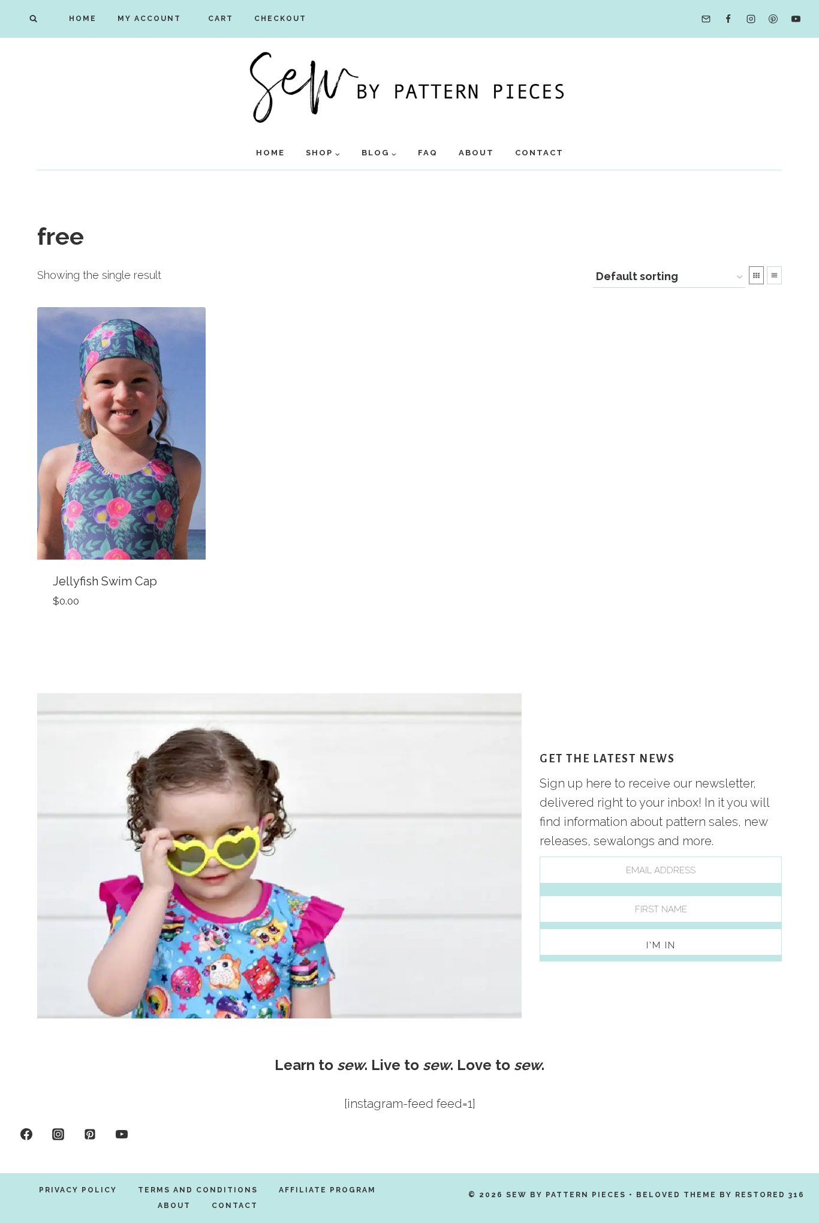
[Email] (706, 19)
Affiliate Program (327, 1190)
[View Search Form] (33, 19)
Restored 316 (770, 1195)
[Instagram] (751, 19)
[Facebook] (728, 19)
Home (83, 18)
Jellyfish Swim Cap (105, 581)
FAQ (428, 152)
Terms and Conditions (198, 1190)
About (476, 152)
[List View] (774, 275)
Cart (217, 18)
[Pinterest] (773, 19)
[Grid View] (756, 275)
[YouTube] (796, 19)
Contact (539, 152)
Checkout (280, 18)
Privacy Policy (78, 1190)
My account (149, 18)
